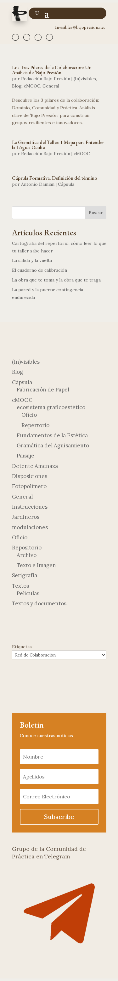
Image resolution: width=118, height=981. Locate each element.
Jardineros (25, 516)
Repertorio (35, 425)
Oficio (29, 414)
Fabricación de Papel (43, 389)
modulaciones (30, 527)
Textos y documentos (39, 603)
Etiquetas (22, 647)
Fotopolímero (29, 486)
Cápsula (66, 184)
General (50, 86)
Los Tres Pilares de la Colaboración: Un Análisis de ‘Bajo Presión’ (52, 70)
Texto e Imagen (36, 565)
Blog (17, 86)
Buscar (96, 212)
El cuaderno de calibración (39, 270)
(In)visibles (85, 79)
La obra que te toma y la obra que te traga (56, 280)
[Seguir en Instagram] (49, 37)
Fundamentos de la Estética (52, 435)
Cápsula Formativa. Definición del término (54, 178)
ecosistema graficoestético (51, 407)
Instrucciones (30, 506)
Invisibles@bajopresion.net (80, 27)
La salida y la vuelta (32, 260)
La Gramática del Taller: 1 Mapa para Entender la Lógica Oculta (58, 145)
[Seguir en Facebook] (15, 37)
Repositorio (27, 547)
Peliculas (28, 593)
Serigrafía (24, 575)
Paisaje (25, 455)
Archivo (27, 555)
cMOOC (32, 86)
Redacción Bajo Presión (45, 79)
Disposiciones (29, 476)
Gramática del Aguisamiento (53, 445)
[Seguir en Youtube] (38, 37)
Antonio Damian (37, 184)
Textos (20, 585)
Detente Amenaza (35, 466)
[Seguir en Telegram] (26, 37)
